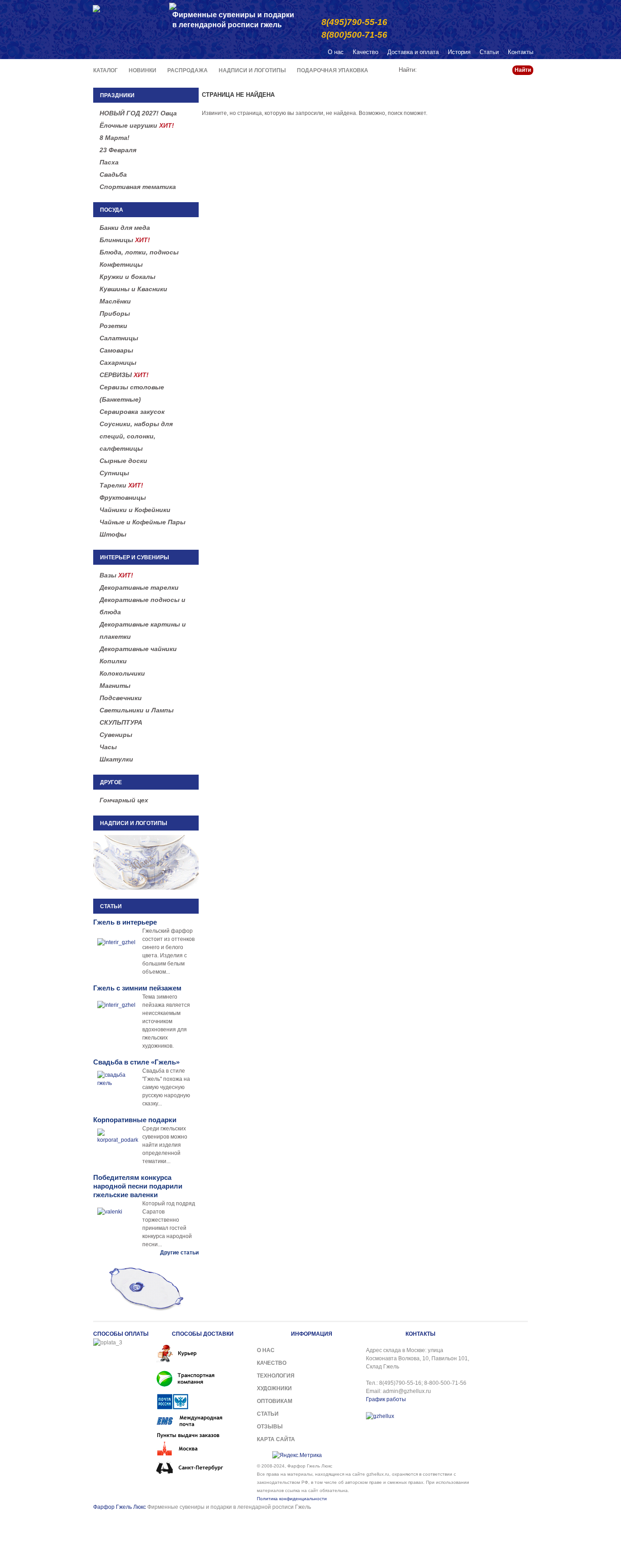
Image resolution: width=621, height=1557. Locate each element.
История (459, 52)
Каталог (105, 70)
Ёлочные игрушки (137, 125)
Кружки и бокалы (127, 276)
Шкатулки (116, 759)
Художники (274, 1388)
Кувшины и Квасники (133, 289)
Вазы (116, 575)
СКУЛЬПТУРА (121, 722)
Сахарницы (118, 362)
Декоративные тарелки (139, 587)
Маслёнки (115, 301)
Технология (276, 1376)
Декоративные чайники (138, 648)
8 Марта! (115, 137)
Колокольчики (122, 673)
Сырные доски (123, 460)
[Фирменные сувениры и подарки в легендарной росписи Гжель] (172, 5)
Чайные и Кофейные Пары (142, 522)
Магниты (115, 685)
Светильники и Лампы (137, 710)
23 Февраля (118, 150)
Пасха (109, 162)
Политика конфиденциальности (292, 1498)
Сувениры (116, 734)
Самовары (116, 350)
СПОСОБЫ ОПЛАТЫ (121, 1334)
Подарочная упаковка (332, 70)
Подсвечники (121, 697)
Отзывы (270, 1426)
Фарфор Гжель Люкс (119, 1507)
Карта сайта (276, 1439)
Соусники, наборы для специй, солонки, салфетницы (136, 436)
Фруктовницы (123, 497)
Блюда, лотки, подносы (139, 252)
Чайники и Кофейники (135, 509)
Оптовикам (274, 1401)
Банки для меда (125, 227)
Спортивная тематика (138, 186)
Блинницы (125, 240)
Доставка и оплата (413, 52)
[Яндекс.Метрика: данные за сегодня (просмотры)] (297, 1455)
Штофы (113, 534)
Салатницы (119, 338)
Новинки (142, 70)
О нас (336, 52)
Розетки (113, 325)
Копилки (113, 661)
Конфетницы (121, 264)
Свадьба (113, 174)
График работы (386, 1399)
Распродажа (187, 70)
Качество (365, 52)
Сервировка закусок (132, 411)
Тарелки (121, 485)
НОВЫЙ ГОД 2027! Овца (138, 113)
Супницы (114, 473)
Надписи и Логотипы (252, 70)
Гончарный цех (124, 800)
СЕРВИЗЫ (124, 374)
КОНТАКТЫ (421, 1334)
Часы (108, 747)
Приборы (115, 313)
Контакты (520, 52)
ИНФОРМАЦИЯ (311, 1334)
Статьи (489, 52)
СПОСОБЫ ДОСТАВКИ (203, 1334)
